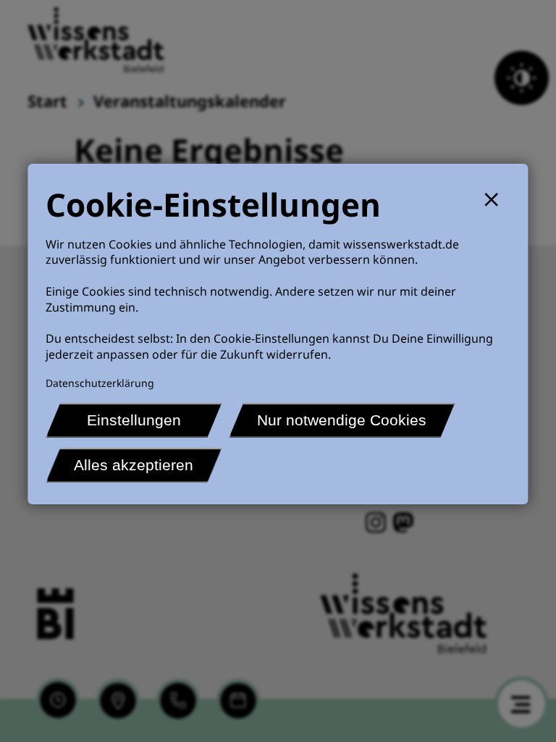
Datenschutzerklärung (100, 383)
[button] (497, 197)
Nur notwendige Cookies (341, 420)
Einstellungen (134, 420)
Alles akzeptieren (133, 465)
